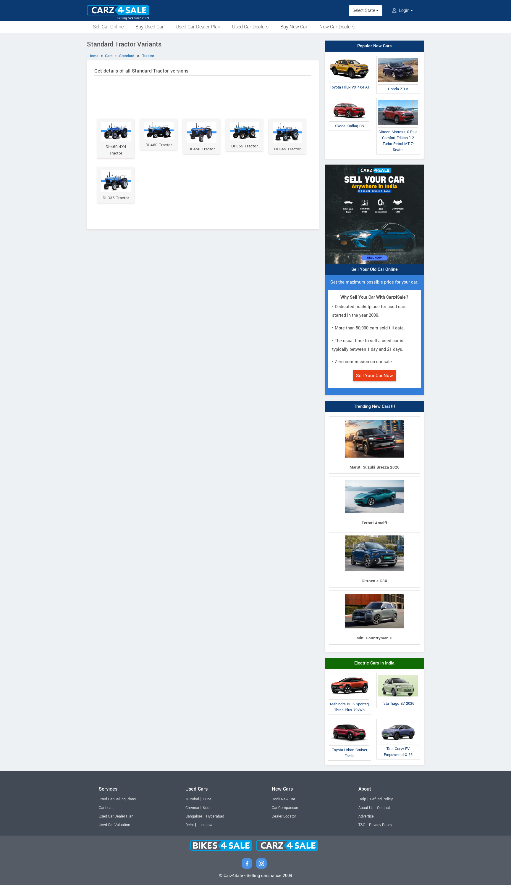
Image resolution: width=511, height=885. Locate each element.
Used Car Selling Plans (117, 799)
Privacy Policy (380, 825)
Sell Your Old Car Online (374, 269)
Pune (207, 799)
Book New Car (283, 799)
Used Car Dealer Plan (198, 26)
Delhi (189, 825)
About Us (365, 807)
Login (404, 10)
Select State (364, 10)
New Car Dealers (337, 26)
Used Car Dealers (250, 26)
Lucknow (205, 825)
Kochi (207, 807)
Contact (383, 807)
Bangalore (193, 816)
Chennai (192, 807)
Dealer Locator (284, 816)
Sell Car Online (108, 26)
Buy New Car (294, 26)
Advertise (366, 816)
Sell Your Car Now (374, 375)
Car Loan (106, 807)
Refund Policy (381, 799)
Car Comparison (285, 807)
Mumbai (192, 799)
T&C (361, 825)
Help (362, 799)
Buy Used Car (149, 26)
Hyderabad (215, 816)
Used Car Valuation (114, 825)
